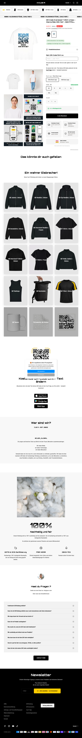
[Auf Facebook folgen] (5, 726)
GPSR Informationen (74, 149)
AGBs (5, 704)
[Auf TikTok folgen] (17, 726)
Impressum (7, 716)
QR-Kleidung (29, 704)
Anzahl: (48, 98)
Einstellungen (41, 375)
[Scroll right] (79, 10)
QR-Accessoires (30, 707)
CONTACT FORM (41, 658)
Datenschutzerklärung (9, 707)
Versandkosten (54, 28)
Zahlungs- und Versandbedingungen (13, 710)
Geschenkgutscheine (31, 713)
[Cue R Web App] (41, 406)
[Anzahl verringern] (48, 101)
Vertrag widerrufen (47, 705)
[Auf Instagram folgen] (9, 726)
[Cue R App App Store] (41, 396)
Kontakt (6, 719)
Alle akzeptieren (41, 371)
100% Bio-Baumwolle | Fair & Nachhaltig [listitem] (55, 40)
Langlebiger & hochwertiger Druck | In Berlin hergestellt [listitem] (58, 43)
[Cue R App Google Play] (41, 401)
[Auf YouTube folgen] (13, 726)
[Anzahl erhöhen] (55, 101)
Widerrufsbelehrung (9, 713)
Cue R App (29, 710)
